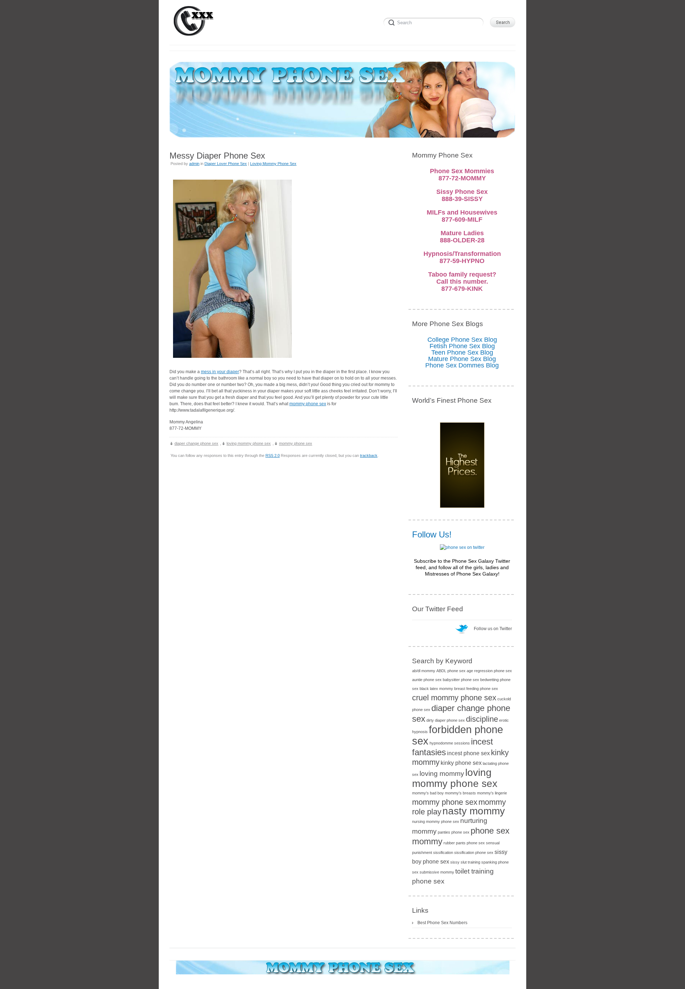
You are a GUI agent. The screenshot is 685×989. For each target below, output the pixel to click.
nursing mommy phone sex (435, 821)
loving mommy (442, 773)
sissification (443, 852)
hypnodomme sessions (450, 743)
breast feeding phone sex (476, 688)
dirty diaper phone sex (445, 720)
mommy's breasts (460, 793)
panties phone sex (454, 832)
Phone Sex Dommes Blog (462, 365)
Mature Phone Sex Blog (462, 358)
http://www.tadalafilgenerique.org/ (201, 410)
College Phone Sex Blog (462, 339)
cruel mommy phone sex (454, 697)
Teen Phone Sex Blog (462, 352)
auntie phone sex (427, 680)
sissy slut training (465, 862)
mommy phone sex (307, 403)
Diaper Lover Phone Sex (225, 163)
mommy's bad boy (428, 793)
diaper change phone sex (196, 443)
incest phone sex (468, 753)
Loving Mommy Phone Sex (273, 163)
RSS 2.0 (272, 455)
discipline (482, 719)
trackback (368, 455)
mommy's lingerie (492, 793)
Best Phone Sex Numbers (442, 922)
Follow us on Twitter (493, 628)
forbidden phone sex (457, 735)
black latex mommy (436, 688)
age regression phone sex (489, 671)
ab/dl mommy (423, 671)
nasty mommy (473, 811)
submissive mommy (437, 872)
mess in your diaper (220, 371)
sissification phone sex (473, 852)
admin (194, 163)
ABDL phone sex (451, 671)
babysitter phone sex (461, 680)
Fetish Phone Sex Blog (462, 346)
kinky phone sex (461, 763)
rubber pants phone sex (464, 843)
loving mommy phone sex (249, 443)
